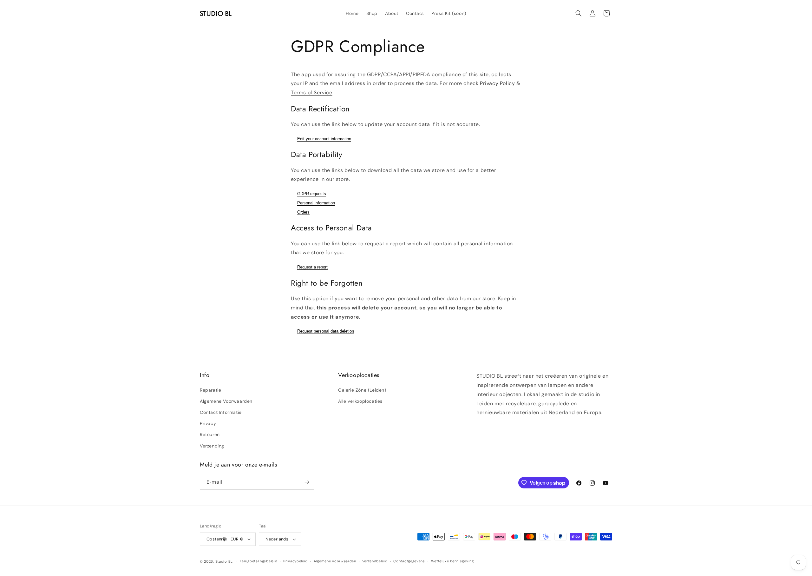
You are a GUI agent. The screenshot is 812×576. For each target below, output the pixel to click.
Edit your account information (324, 138)
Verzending (212, 446)
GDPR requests (311, 193)
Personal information (316, 203)
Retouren (210, 434)
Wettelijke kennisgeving (452, 561)
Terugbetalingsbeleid (258, 561)
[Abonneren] (307, 482)
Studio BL (224, 561)
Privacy (208, 423)
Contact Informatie (221, 412)
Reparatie (210, 390)
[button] (579, 13)
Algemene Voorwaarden (226, 401)
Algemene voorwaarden (335, 561)
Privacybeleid (295, 561)
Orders (303, 212)
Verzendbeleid (375, 561)
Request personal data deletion (325, 331)
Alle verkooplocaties (360, 401)
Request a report (312, 267)
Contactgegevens (409, 561)
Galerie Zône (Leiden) (362, 390)
